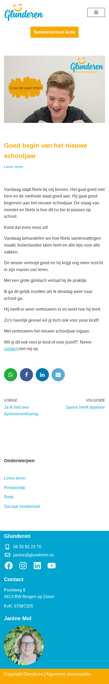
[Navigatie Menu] (96, 12)
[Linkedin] (42, 374)
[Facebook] (26, 374)
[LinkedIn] (37, 565)
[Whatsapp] (10, 374)
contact (11, 348)
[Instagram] (23, 565)
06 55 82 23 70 (27, 547)
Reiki (9, 497)
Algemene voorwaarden (68, 674)
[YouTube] (51, 565)
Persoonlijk (14, 487)
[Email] (58, 374)
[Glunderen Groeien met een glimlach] (24, 12)
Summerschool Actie (54, 32)
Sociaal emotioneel (22, 506)
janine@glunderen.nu (33, 555)
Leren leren (13, 167)
